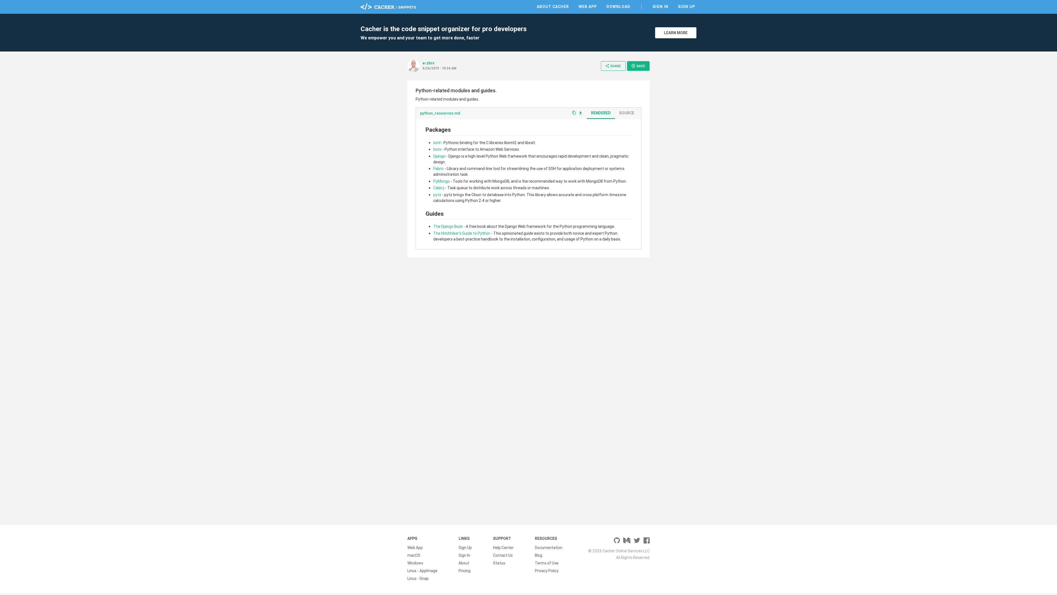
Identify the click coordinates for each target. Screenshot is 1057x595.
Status (499, 563)
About (464, 563)
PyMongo (441, 181)
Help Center (503, 547)
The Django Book (448, 226)
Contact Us (503, 555)
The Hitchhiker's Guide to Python (461, 233)
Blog (538, 555)
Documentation (548, 547)
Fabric (438, 168)
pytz (437, 194)
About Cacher (553, 6)
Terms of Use (547, 563)
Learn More (676, 32)
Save (638, 66)
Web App (588, 6)
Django (439, 156)
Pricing (464, 570)
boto (437, 149)
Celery (438, 187)
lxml (436, 142)
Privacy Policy (547, 570)
